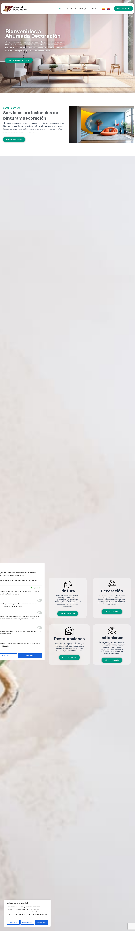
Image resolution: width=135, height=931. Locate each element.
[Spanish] (103, 8)
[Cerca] (41, 566)
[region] (27, 913)
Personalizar (13, 922)
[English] (108, 8)
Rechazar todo (27, 922)
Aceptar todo (41, 922)
